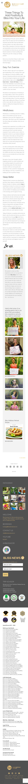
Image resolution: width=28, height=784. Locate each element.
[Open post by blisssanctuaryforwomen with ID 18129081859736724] (6, 506)
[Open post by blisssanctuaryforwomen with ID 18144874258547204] (14, 498)
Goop (22, 184)
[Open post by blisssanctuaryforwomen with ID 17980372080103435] (21, 506)
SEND (5, 575)
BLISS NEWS (22, 457)
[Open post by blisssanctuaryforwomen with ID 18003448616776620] (14, 506)
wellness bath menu (16, 208)
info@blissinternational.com (9, 533)
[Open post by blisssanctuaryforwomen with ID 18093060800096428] (6, 498)
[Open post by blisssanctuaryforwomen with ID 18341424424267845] (14, 490)
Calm (16, 217)
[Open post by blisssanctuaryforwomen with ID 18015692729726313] (21, 498)
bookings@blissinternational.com (10, 526)
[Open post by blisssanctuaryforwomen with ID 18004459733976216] (21, 490)
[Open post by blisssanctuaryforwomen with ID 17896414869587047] (6, 490)
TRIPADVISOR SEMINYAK (9, 590)
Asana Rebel (20, 80)
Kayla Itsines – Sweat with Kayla (10, 82)
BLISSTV (5, 539)
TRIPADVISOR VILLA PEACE (9, 592)
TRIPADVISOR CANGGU (8, 589)
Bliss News (13, 274)
